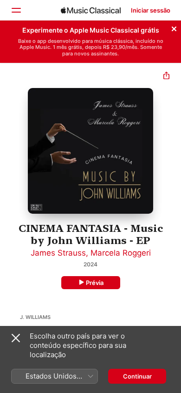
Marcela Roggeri (120, 252)
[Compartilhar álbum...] (166, 76)
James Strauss (58, 252)
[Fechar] (174, 27)
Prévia (94, 282)
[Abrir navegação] (16, 10)
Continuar (137, 376)
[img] (91, 10)
